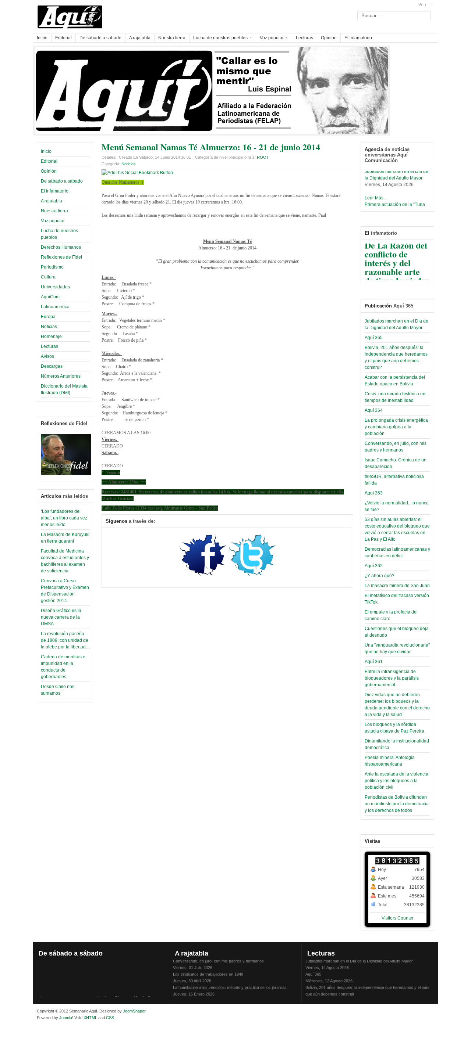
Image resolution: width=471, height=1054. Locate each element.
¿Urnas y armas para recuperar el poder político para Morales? (93, 994)
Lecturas (49, 346)
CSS (110, 1017)
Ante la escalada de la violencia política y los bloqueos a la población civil (396, 780)
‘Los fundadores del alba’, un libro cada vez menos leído (64, 518)
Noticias (49, 326)
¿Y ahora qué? (379, 575)
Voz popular (53, 220)
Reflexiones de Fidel (61, 257)
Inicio (46, 151)
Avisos (47, 356)
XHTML (90, 1017)
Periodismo (52, 267)
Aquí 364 (374, 410)
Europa (48, 316)
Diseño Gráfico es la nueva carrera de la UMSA (61, 617)
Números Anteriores (61, 376)
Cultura (48, 277)
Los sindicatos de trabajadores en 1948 (208, 970)
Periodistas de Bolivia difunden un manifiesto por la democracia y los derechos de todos (397, 804)
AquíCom (50, 296)
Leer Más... (376, 194)
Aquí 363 (374, 493)
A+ (420, 5)
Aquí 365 (374, 337)
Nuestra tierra (54, 210)
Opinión (49, 171)
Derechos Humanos (61, 247)
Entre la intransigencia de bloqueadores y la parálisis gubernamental (392, 678)
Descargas (52, 366)
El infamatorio (54, 191)
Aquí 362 (374, 565)
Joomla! (65, 1017)
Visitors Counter (398, 918)
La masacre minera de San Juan (397, 585)
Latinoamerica (55, 306)
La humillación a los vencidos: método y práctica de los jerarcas (230, 984)
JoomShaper (134, 1011)
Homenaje (51, 336)
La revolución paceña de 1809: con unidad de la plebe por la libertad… (65, 640)
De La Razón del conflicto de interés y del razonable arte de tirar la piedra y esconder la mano (397, 268)
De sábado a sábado (62, 181)
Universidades (55, 286)
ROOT (263, 157)
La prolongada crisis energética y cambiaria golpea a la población (396, 427)
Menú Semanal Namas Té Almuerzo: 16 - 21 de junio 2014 (211, 146)
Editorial (49, 161)
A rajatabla (51, 201)
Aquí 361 (374, 661)
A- (431, 5)
